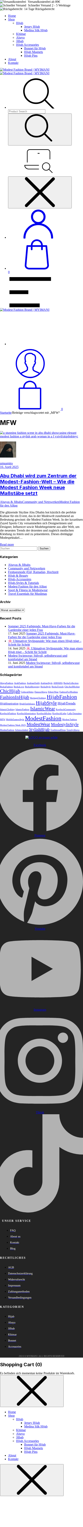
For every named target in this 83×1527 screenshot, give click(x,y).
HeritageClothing (38, 698)
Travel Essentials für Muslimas (27, 593)
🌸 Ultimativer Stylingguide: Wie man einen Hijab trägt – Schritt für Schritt (45, 650)
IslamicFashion (22, 709)
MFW (2, 719)
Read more (7, 544)
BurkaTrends (58, 687)
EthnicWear (53, 692)
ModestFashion (43, 718)
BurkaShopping (32, 687)
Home (12, 15)
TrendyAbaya (72, 730)
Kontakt (13, 63)
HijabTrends (67, 703)
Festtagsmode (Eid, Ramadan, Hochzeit (33, 572)
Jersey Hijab (32, 26)
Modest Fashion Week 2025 (13, 725)
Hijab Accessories (27, 44)
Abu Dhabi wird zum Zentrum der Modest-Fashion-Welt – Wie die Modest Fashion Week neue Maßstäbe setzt (38, 484)
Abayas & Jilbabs (11, 502)
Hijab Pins (30, 55)
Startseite (5, 412)
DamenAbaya (40, 692)
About (12, 59)
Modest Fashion (69, 719)
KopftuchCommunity (66, 709)
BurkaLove (19, 687)
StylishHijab (39, 729)
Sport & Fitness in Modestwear (28, 590)
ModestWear (38, 724)
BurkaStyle (45, 687)
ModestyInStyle (65, 724)
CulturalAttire (27, 692)
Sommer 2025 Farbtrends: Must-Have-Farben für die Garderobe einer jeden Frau (41, 635)
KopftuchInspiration (26, 713)
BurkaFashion (6, 687)
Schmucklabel (21, 730)
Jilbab (20, 41)
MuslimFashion (7, 730)
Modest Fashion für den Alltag (27, 586)
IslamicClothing (7, 709)
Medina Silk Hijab (36, 30)
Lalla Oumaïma (74, 713)
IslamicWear (42, 708)
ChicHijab (10, 691)
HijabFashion (62, 697)
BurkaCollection (71, 683)
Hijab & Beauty (18, 575)
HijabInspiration (9, 703)
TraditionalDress (58, 730)
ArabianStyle (46, 683)
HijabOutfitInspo (27, 704)
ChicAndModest (72, 687)
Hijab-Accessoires (19, 579)
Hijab (19, 23)
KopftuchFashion (8, 713)
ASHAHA (58, 683)
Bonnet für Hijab (35, 48)
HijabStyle (46, 703)
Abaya (20, 37)
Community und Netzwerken (40, 502)
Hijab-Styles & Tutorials (23, 583)
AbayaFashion (6, 683)
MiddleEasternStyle (15, 719)
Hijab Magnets (33, 52)
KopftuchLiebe (59, 713)
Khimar (21, 34)
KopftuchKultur (44, 713)
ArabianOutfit (33, 683)
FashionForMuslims (68, 692)
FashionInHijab (14, 697)
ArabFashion (20, 683)
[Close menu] (40, 192)
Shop (11, 19)
